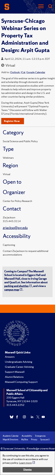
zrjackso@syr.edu (15, 228)
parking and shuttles (16, 286)
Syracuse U (45, 439)
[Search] (50, 6)
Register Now (12, 121)
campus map (11, 289)
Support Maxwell (14, 372)
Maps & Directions (10, 439)
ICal (23, 72)
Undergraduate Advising (18, 361)
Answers (10, 356)
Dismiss (27, 469)
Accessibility (27, 436)
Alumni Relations (14, 377)
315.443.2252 (15, 405)
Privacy (34, 439)
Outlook (15, 72)
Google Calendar (35, 72)
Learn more (25, 462)
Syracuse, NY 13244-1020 (22, 401)
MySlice (24, 439)
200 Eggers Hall (15, 397)
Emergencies (40, 436)
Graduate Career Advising (19, 366)
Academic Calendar (11, 436)
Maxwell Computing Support (21, 382)
